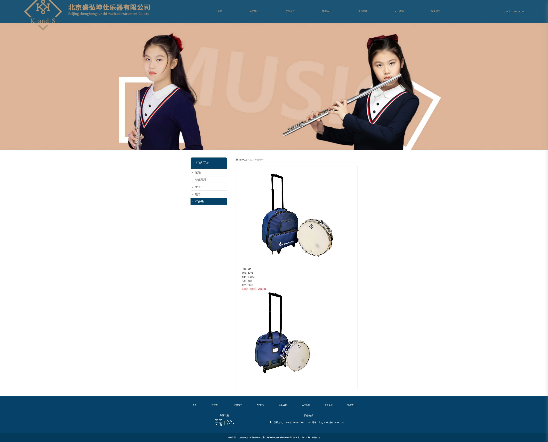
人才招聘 (399, 11)
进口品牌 (362, 11)
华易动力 (316, 437)
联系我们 (435, 11)
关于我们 (254, 11)
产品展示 (290, 11)
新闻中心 (326, 11)
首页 (220, 11)
